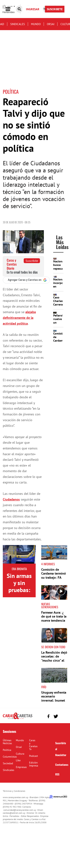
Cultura (20, 753)
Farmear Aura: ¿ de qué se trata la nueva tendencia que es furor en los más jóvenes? (53, 620)
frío (43, 687)
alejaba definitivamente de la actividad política (19, 317)
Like (18, 760)
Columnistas (10, 756)
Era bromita (19, 569)
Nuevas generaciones (49, 605)
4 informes (48, 564)
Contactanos (61, 764)
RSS (57, 774)
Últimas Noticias (7, 742)
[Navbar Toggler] (11, 9)
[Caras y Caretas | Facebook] (48, 716)
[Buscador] (19, 9)
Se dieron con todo (53, 647)
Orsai (50, 24)
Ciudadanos (11, 499)
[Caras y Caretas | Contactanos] (63, 715)
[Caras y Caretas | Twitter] (55, 716)
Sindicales (17, 24)
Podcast (33, 756)
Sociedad (8, 763)
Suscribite (32, 261)
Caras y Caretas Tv (33, 745)
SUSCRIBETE (55, 9)
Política (7, 750)
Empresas (21, 767)
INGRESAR (32, 9)
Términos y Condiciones (14, 791)
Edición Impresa (33, 764)
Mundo (36, 24)
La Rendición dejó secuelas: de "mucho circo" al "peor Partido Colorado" (54, 660)
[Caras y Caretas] (17, 719)
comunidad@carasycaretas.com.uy (19, 810)
